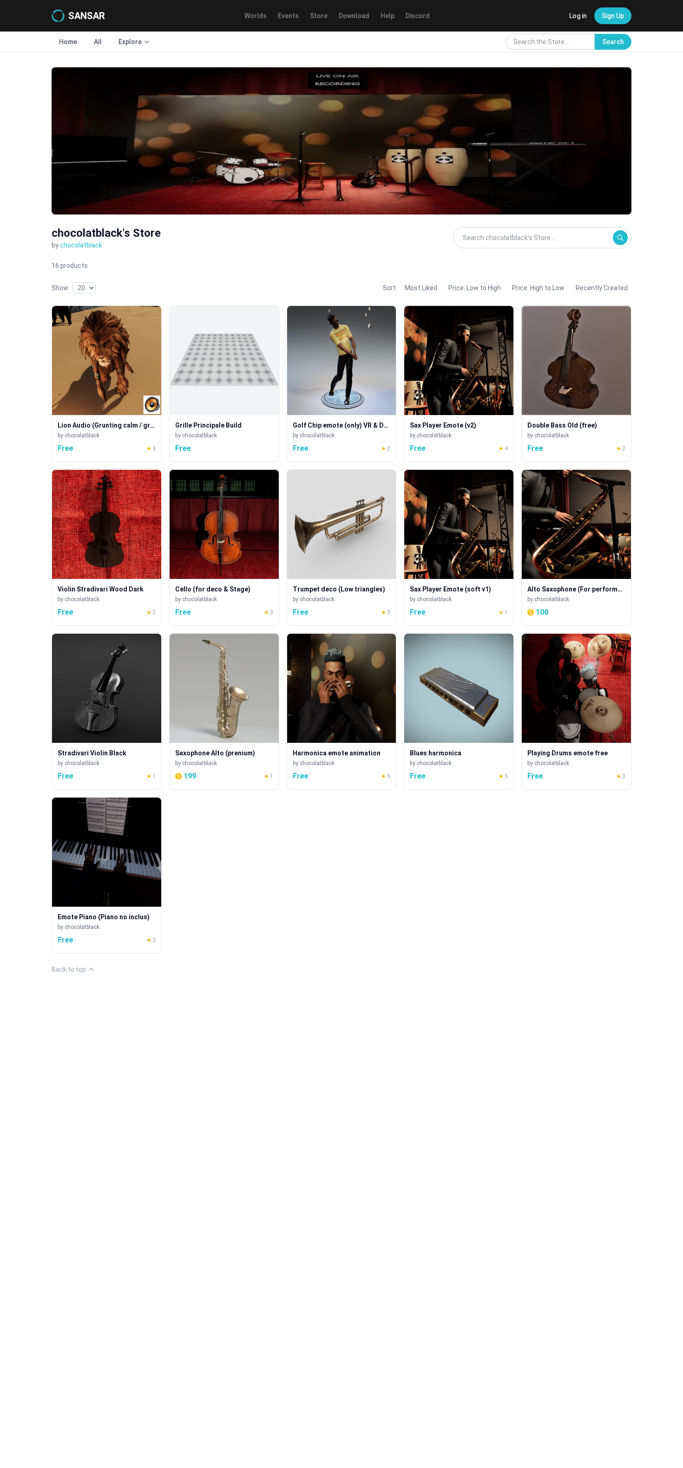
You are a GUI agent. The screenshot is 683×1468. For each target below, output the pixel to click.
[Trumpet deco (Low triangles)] (341, 547)
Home (68, 41)
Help (387, 15)
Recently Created (602, 288)
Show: (61, 288)
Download (354, 15)
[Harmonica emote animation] (341, 711)
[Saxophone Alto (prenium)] (224, 711)
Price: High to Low (538, 288)
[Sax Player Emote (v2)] (458, 383)
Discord (418, 15)
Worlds (255, 15)
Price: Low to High (474, 288)
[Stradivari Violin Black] (106, 711)
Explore (130, 41)
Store (319, 15)
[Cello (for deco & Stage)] (224, 547)
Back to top (69, 969)
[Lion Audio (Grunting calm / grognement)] (106, 383)
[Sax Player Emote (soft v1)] (458, 547)
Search (613, 41)
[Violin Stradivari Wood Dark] (106, 547)
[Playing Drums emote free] (576, 711)
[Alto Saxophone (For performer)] (576, 547)
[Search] (620, 237)
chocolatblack (81, 245)
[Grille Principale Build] (224, 383)
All (98, 41)
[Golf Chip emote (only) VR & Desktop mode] (341, 383)
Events (288, 15)
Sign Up (613, 15)
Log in (578, 15)
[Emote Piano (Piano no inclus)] (106, 875)
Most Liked (421, 288)
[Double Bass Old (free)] (576, 383)
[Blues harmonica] (458, 711)
